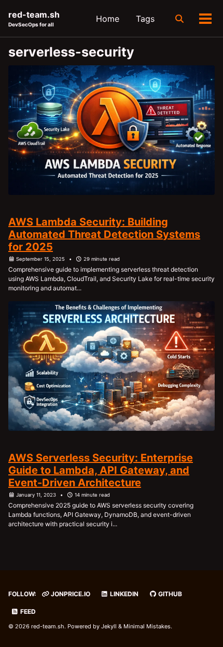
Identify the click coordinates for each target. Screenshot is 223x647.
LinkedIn (123, 594)
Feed (27, 611)
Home (107, 18)
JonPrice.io (69, 594)
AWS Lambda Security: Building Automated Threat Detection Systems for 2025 (104, 234)
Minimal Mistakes (147, 626)
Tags (145, 18)
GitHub (169, 594)
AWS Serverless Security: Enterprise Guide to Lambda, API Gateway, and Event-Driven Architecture (100, 470)
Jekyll (109, 626)
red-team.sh (34, 18)
